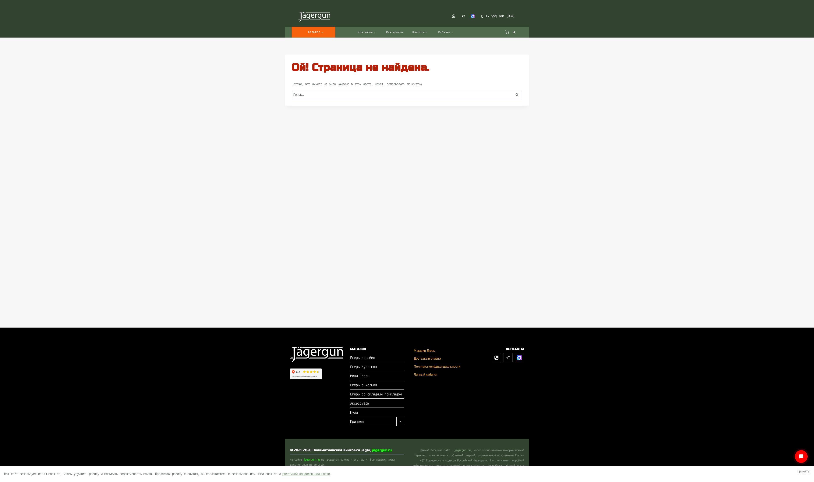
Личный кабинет (426, 374)
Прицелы (357, 421)
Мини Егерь (359, 376)
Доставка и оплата (427, 358)
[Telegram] (508, 357)
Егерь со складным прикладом (376, 394)
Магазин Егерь (424, 350)
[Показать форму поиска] (513, 32)
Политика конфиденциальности (437, 366)
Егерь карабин (362, 357)
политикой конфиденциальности (306, 474)
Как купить (394, 32)
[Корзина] (507, 32)
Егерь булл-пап (363, 366)
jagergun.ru (382, 450)
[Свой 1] (519, 357)
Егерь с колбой (363, 385)
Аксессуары (359, 403)
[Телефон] (496, 357)
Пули (354, 412)
